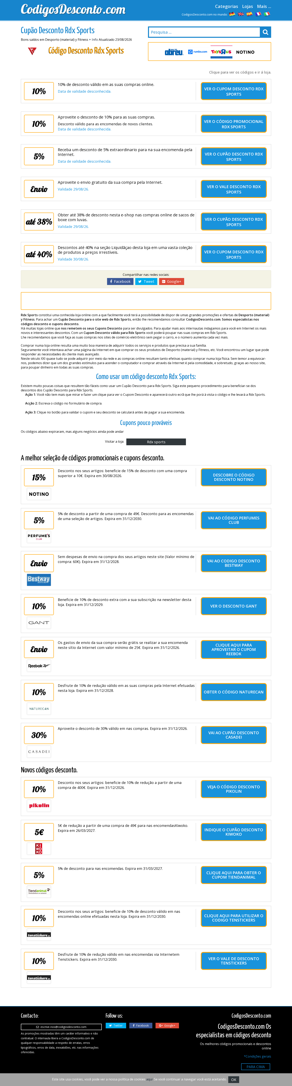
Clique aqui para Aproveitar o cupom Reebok (234, 649)
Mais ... (264, 6)
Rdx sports (156, 441)
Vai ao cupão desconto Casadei (233, 735)
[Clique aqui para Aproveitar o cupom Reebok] (39, 666)
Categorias (226, 6)
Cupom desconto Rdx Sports (240, 91)
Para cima (256, 1066)
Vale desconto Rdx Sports (240, 189)
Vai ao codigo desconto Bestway (233, 563)
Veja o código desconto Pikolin (233, 789)
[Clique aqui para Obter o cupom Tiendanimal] (39, 892)
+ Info (93, 39)
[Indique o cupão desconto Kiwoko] (39, 849)
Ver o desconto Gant (233, 606)
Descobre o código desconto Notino (234, 477)
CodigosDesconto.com (73, 9)
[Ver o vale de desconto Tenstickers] (39, 977)
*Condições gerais (257, 1056)
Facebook (121, 281)
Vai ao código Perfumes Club (233, 520)
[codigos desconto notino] (245, 52)
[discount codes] (241, 14)
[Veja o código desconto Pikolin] (39, 806)
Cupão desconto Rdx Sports (240, 156)
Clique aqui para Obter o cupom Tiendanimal (233, 875)
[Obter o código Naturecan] (39, 709)
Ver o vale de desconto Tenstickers (233, 961)
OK (233, 1079)
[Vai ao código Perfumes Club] (39, 537)
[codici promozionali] (267, 14)
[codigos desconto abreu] (174, 52)
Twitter (117, 1025)
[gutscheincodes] (232, 14)
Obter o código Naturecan (234, 692)
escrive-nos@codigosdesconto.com (62, 1027)
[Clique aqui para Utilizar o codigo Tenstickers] (39, 934)
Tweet (148, 281)
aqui (149, 1079)
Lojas (247, 6)
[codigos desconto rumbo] (198, 52)
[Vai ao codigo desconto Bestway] (39, 580)
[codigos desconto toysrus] (221, 52)
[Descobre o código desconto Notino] (39, 494)
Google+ (173, 281)
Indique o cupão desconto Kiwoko (233, 832)
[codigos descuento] (250, 14)
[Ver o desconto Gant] (39, 623)
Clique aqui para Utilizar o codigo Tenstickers (233, 918)
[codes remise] (258, 14)
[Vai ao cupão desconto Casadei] (39, 752)
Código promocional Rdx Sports (239, 124)
